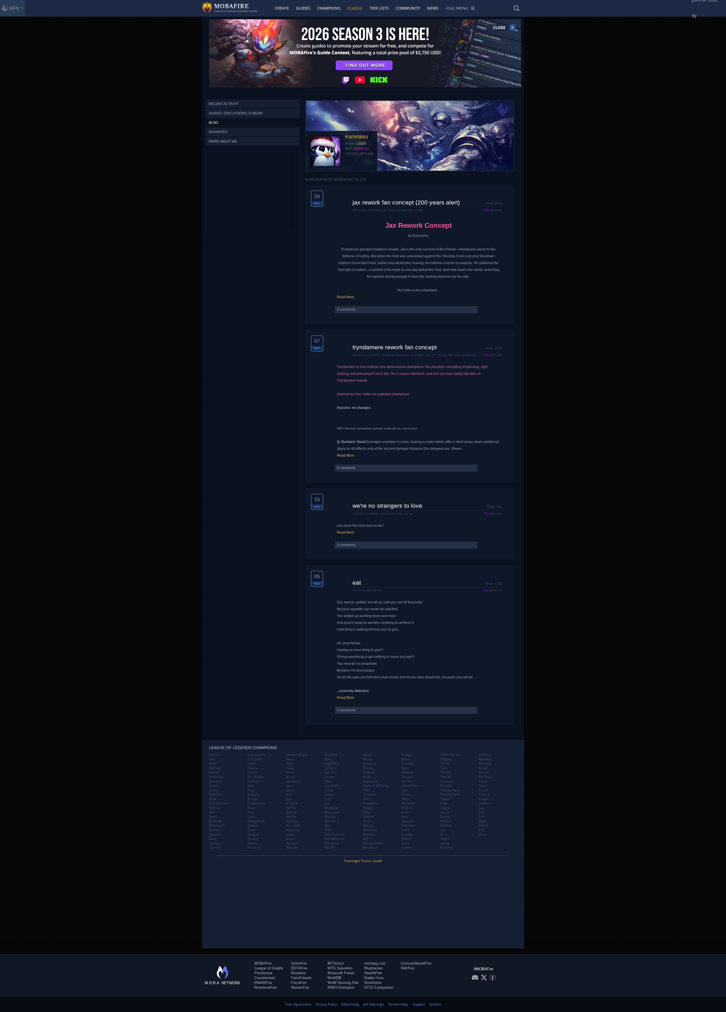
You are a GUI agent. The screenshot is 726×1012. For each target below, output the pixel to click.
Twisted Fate (450, 794)
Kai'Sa (291, 808)
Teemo (445, 772)
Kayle (290, 834)
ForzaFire (299, 982)
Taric (444, 768)
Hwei (290, 759)
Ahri (212, 759)
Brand (214, 830)
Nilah (367, 777)
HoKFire (407, 968)
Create (282, 8)
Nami (367, 754)
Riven (406, 759)
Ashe (213, 799)
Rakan (368, 825)
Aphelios (216, 794)
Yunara (484, 794)
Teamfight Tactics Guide (363, 860)
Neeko (368, 768)
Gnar (252, 830)
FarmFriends (301, 978)
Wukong (484, 763)
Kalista (291, 812)
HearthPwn (373, 973)
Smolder (408, 825)
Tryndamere (450, 790)
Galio (252, 816)
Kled (327, 759)
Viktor (444, 843)
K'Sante (292, 803)
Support (419, 1004)
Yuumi (483, 799)
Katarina (292, 830)
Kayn (290, 839)
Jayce (290, 790)
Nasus (368, 759)
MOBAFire (263, 963)
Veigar (445, 821)
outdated (374, 354)
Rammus (370, 830)
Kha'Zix (291, 847)
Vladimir (446, 847)
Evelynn (254, 794)
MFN (14, 8)
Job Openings (373, 1004)
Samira (407, 772)
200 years (359, 210)
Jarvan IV (293, 781)
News (432, 8)
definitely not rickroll (365, 513)
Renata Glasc (373, 843)
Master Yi (331, 821)
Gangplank (256, 821)
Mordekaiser (334, 839)
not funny (359, 590)
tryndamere (468, 354)
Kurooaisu (356, 136)
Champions (329, 8)
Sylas (406, 843)
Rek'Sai (368, 834)
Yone (482, 785)
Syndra (407, 847)
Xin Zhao (485, 777)
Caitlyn (214, 843)
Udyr (444, 803)
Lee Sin (330, 772)
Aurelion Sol (218, 803)
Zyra (482, 834)
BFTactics (336, 963)
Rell (366, 839)
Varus (444, 812)
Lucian (329, 794)
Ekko (251, 785)
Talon (444, 763)
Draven (253, 781)
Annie (213, 790)
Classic (355, 8)
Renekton (370, 847)
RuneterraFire (265, 987)
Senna (406, 781)
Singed (407, 808)
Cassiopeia (256, 754)
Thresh (445, 777)
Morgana (331, 843)
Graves (253, 839)
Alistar (214, 772)
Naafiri (329, 847)
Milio (328, 830)
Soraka (407, 834)
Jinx (289, 799)
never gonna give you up (396, 513)
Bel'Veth (215, 821)
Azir (212, 812)
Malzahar (331, 812)
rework (418, 210)
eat (357, 582)
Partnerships (398, 1004)
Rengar (407, 754)
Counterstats (264, 978)
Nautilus (369, 763)
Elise (251, 790)
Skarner (408, 821)
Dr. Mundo (256, 777)
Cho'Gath (255, 759)
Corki (252, 763)
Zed (481, 812)
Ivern (290, 772)
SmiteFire (299, 963)
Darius (253, 768)
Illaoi (290, 763)
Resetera (298, 973)
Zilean (483, 825)
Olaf (366, 790)
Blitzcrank (217, 825)
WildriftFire (263, 982)
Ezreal (253, 799)
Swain (406, 839)
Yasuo (483, 781)
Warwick (485, 759)
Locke (329, 790)
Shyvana (408, 803)
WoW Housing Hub (343, 982)
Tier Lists (379, 8)
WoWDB (334, 978)
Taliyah (445, 759)
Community (408, 8)
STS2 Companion (378, 987)
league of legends (400, 210)
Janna (290, 777)
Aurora (214, 808)
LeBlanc (330, 768)
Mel (327, 825)
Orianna (369, 794)
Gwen (252, 843)
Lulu (327, 799)
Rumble (407, 763)
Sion (405, 812)
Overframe (372, 982)
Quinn (367, 821)
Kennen (292, 843)
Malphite (331, 808)
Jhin (289, 794)
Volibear (484, 754)
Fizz (251, 812)
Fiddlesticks (257, 803)
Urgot (444, 808)
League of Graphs (269, 968)
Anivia (214, 785)
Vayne (445, 816)
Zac (481, 808)
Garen (253, 825)
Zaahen (484, 803)
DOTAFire (299, 968)
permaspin (417, 354)
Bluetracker (373, 968)
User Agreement (298, 1004)
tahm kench (374, 590)
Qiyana (368, 816)
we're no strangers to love (387, 505)
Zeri (481, 816)
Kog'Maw (331, 763)
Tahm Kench (450, 754)
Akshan (215, 768)
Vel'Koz (445, 825)
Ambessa (216, 777)
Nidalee (369, 772)
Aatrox (214, 754)
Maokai (330, 816)
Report (497, 210)
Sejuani (407, 777)
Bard (213, 816)
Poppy (368, 808)
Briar (213, 839)
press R (431, 354)
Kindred (330, 754)
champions (374, 210)
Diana (252, 772)
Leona (329, 777)
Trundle (446, 785)
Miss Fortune (334, 834)
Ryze (405, 768)
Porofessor (263, 973)
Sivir (405, 816)
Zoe (481, 830)
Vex (443, 830)
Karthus (292, 821)
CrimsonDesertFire (416, 963)
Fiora (252, 808)
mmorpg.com (375, 963)
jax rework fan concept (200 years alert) (406, 202)
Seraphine (410, 785)
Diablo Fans (374, 978)
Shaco (406, 794)
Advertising (350, 1004)
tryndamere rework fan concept (395, 347)
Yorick (483, 790)
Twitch (445, 799)
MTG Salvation (340, 968)
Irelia (290, 768)
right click (454, 354)
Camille (215, 847)
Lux (327, 803)
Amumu (215, 781)
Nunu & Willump (376, 785)
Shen (406, 799)
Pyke (366, 812)
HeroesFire (300, 987)
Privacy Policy (326, 1004)
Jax (288, 785)
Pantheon (370, 803)
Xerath (483, 772)
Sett (405, 790)
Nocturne (370, 781)
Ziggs (482, 821)
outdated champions (395, 354)
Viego (444, 839)
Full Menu (457, 8)
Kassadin (293, 825)
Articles (435, 1004)
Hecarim (254, 847)
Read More (345, 297)
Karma (291, 816)
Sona (406, 830)
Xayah (483, 768)
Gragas (253, 834)
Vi (441, 834)
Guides (303, 8)
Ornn (367, 799)
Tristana (446, 781)
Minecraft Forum (341, 973)
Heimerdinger (297, 754)
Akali (213, 763)
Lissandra (332, 785)
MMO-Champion (341, 987)
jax (385, 210)
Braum (214, 834)
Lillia (328, 781)
